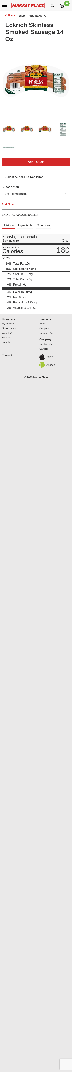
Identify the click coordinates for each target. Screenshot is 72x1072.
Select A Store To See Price (24, 177)
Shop (21, 15)
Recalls (6, 342)
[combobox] (36, 194)
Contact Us (45, 344)
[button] (9, 129)
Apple (49, 356)
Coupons (45, 318)
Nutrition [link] (8, 225)
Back (11, 15)
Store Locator (9, 328)
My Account (8, 323)
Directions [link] (43, 225)
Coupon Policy (47, 333)
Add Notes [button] (8, 204)
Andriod (50, 364)
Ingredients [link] (25, 225)
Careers (43, 348)
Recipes (6, 337)
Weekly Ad (7, 333)
